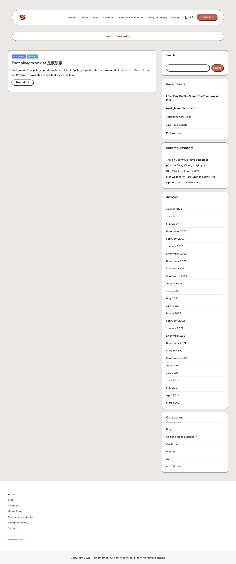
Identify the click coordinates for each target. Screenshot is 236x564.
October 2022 (175, 268)
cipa (168, 182)
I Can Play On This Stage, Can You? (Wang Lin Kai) (194, 98)
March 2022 (173, 313)
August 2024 (174, 208)
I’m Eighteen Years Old (180, 108)
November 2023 (176, 231)
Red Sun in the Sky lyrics (200, 176)
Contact (13, 505)
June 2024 (172, 216)
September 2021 (176, 357)
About (12, 494)
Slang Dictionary (18, 522)
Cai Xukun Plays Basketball (192, 159)
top (168, 459)
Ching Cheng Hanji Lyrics (191, 165)
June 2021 (172, 380)
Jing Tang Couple (177, 124)
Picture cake (173, 133)
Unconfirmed (174, 466)
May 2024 (172, 223)
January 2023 (174, 246)
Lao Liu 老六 (191, 171)
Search (170, 55)
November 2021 (176, 343)
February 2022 (175, 320)
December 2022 (176, 253)
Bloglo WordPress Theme (149, 557)
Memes (32, 56)
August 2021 (173, 365)
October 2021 (174, 350)
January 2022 (175, 328)
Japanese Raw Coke (178, 116)
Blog (169, 429)
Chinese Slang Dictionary (181, 436)
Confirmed (19, 56)
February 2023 (175, 238)
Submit (12, 528)
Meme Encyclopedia (20, 516)
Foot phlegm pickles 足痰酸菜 (37, 62)
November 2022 (176, 261)
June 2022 (172, 290)
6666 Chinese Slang (188, 182)
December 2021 (176, 335)
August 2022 (174, 283)
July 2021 (172, 372)
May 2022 (172, 298)
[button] (207, 17)
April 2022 (172, 305)
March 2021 (173, 402)
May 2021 (172, 387)
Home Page (15, 511)
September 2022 (176, 276)
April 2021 (172, 395)
